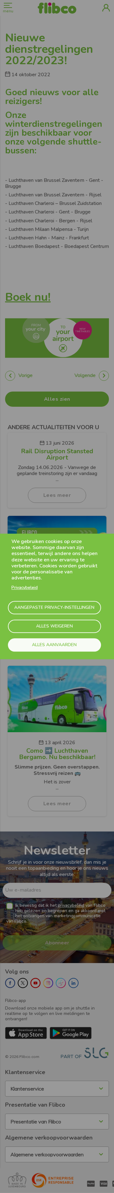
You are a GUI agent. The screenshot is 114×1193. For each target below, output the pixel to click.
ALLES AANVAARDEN (54, 645)
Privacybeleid (24, 587)
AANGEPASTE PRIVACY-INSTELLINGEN (54, 607)
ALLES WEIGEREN (54, 626)
